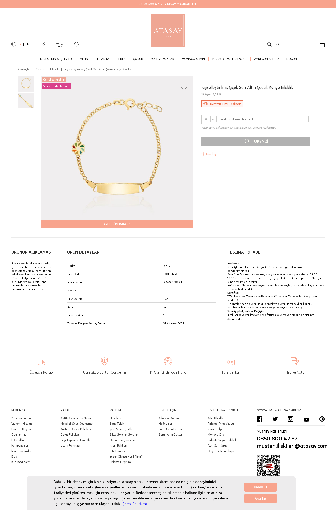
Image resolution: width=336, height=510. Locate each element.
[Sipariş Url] (59, 43)
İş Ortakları (18, 440)
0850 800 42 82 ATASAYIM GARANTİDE (168, 4)
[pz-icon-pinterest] (322, 419)
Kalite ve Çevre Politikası (76, 429)
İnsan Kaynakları (21, 451)
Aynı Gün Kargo (218, 445)
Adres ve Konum (169, 418)
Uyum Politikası (70, 445)
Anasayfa (24, 69)
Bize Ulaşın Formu (170, 429)
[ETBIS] (291, 468)
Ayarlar (260, 499)
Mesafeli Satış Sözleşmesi (77, 423)
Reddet (142, 493)
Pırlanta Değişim (120, 462)
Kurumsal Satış (21, 462)
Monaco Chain (217, 434)
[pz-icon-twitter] (275, 419)
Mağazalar (165, 423)
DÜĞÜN (291, 59)
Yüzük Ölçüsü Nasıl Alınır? (126, 456)
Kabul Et (260, 487)
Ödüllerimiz (19, 434)
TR (19, 44)
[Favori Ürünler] (76, 44)
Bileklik (54, 69)
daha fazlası (235, 319)
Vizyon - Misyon (21, 423)
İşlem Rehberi (118, 445)
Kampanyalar (19, 445)
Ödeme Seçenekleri (122, 440)
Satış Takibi (117, 423)
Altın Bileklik (215, 418)
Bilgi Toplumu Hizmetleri (76, 440)
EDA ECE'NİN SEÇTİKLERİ (55, 59)
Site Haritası (117, 451)
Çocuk (40, 69)
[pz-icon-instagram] (290, 419)
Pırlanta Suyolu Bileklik (222, 440)
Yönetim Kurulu (21, 418)
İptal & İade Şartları (122, 429)
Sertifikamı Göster (170, 434)
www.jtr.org (295, 307)
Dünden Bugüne (21, 429)
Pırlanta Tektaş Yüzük (221, 423)
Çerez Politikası (134, 504)
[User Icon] (43, 44)
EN (27, 44)
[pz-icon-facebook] (259, 419)
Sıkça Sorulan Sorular (124, 434)
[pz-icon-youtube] (306, 419)
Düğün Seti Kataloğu (221, 451)
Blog (14, 456)
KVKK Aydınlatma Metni (76, 418)
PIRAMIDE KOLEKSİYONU (229, 59)
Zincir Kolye (215, 429)
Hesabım (115, 418)
